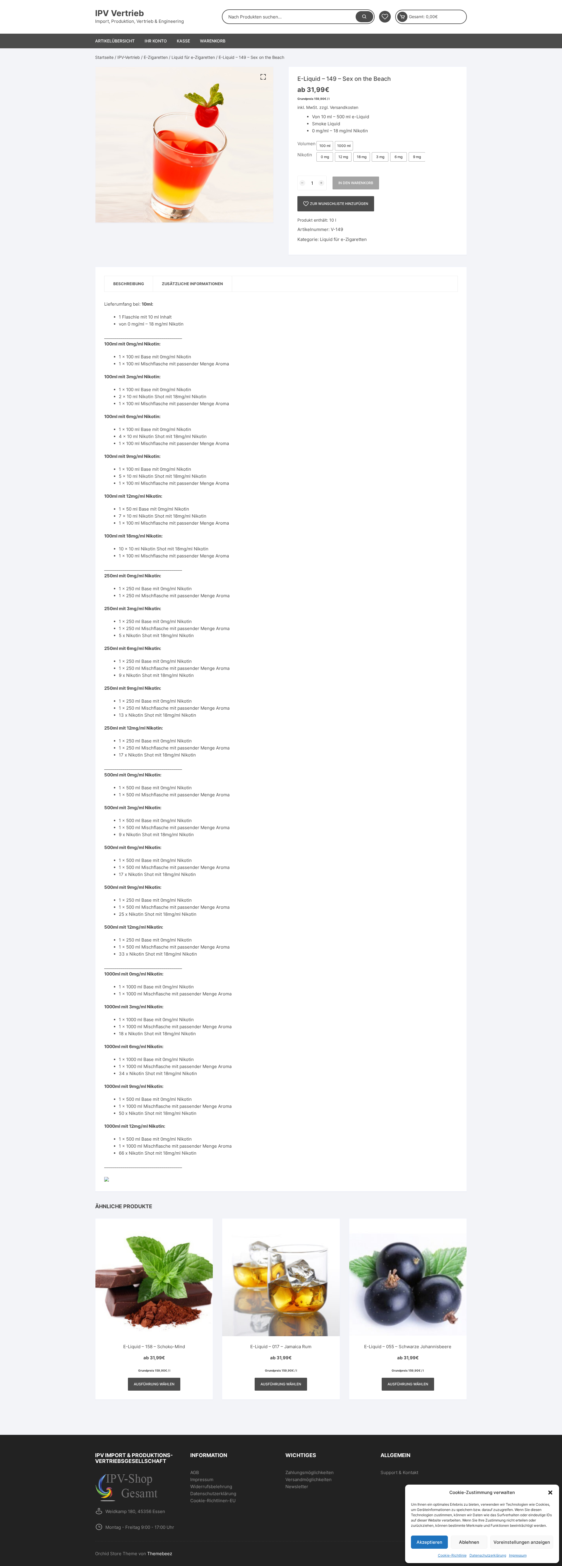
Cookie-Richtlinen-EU (213, 1500)
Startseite (104, 57)
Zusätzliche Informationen (192, 283)
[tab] (128, 284)
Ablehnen (469, 1542)
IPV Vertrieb (119, 13)
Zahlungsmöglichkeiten (309, 1472)
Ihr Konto (156, 40)
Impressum (518, 1555)
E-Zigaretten (156, 57)
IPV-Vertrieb (128, 57)
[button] (550, 1492)
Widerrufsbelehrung (211, 1486)
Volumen (306, 143)
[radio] (325, 145)
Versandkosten (344, 107)
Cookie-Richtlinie (452, 1555)
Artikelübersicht (115, 40)
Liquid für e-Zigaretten (193, 57)
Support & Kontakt (399, 1472)
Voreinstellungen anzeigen (522, 1542)
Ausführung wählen (154, 1384)
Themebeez (159, 1553)
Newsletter (296, 1486)
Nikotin (304, 155)
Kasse (183, 40)
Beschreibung (128, 283)
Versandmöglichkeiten (308, 1479)
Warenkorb (212, 40)
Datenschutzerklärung (488, 1555)
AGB (194, 1472)
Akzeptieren (429, 1542)
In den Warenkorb (355, 183)
